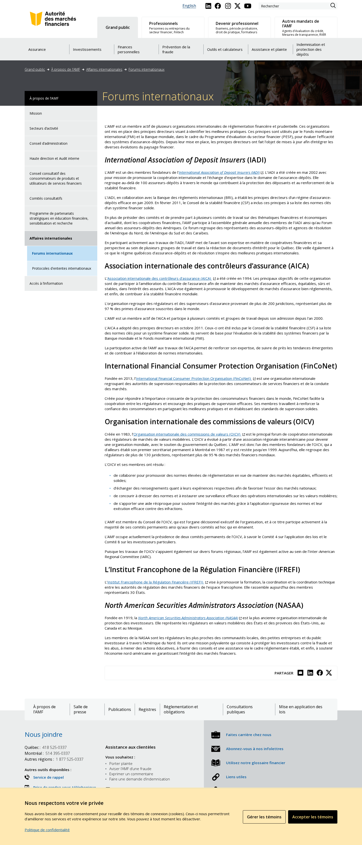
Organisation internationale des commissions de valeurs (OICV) (189, 434)
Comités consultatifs (46, 198)
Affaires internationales (104, 69)
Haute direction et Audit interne (54, 158)
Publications (119, 709)
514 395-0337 (47, 753)
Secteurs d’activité (44, 128)
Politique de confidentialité (47, 829)
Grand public (35, 69)
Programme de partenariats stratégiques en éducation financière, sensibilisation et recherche (59, 218)
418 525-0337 (46, 747)
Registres (147, 709)
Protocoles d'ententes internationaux (61, 268)
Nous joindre (43, 734)
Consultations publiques (240, 709)
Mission (36, 113)
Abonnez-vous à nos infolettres (254, 748)
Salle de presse (81, 709)
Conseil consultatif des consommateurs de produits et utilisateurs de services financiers (56, 178)
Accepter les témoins (312, 817)
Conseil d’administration (48, 143)
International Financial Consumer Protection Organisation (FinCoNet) (196, 378)
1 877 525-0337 (54, 759)
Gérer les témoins (264, 817)
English (189, 5)
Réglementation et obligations (181, 709)
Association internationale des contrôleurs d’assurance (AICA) (161, 278)
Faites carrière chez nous (248, 734)
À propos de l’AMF (65, 69)
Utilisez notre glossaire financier (255, 762)
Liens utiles (236, 776)
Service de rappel (48, 777)
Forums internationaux (147, 69)
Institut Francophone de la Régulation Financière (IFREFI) (157, 582)
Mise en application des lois (300, 709)
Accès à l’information (46, 283)
